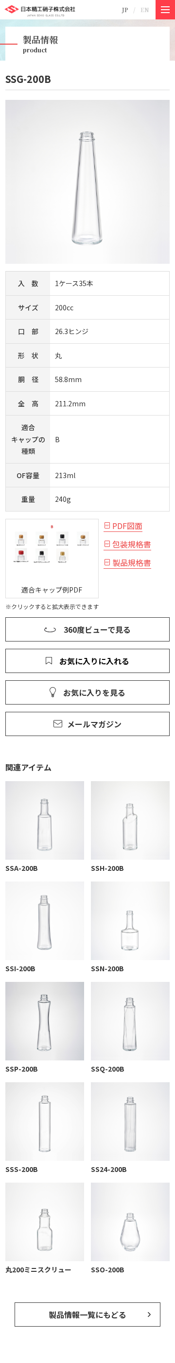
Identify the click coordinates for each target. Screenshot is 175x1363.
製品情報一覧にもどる (87, 1314)
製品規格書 (131, 562)
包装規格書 (131, 544)
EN (144, 9)
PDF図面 (127, 525)
